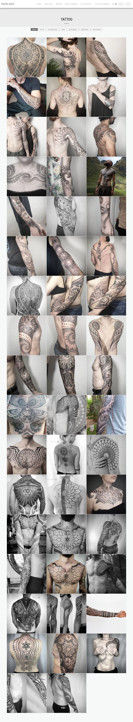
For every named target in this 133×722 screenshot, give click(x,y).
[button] (113, 4)
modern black (85, 29)
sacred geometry (52, 29)
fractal (42, 29)
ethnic (63, 29)
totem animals (97, 29)
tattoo (34, 29)
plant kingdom (73, 29)
